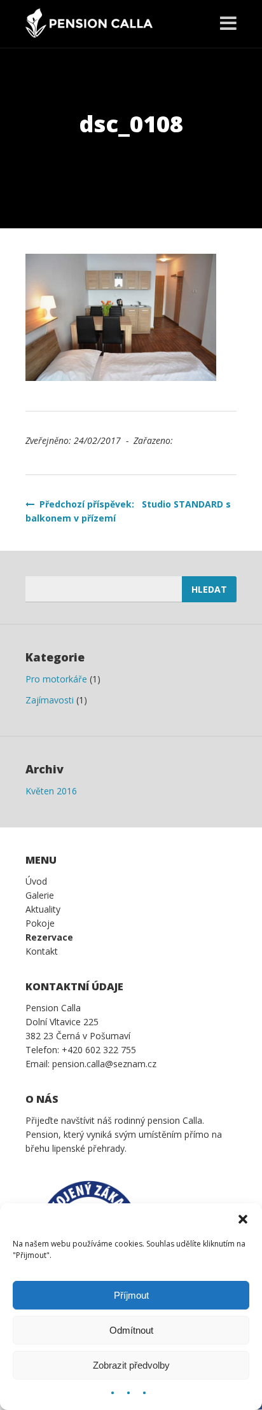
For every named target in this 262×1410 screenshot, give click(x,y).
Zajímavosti (49, 700)
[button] (243, 1219)
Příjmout (131, 1295)
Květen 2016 (51, 791)
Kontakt (41, 951)
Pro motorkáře (56, 679)
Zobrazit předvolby (131, 1365)
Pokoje (40, 923)
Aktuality (42, 909)
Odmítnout (131, 1330)
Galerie (39, 895)
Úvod (36, 881)
